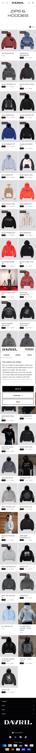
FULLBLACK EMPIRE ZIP (26, 145)
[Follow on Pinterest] (21, 737)
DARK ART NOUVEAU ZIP (8, 596)
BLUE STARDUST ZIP (8, 144)
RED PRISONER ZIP (8, 53)
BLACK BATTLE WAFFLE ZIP (24, 324)
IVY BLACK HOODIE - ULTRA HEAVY (8, 660)
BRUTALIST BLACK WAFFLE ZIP (7, 448)
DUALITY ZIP (6, 690)
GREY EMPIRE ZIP (25, 233)
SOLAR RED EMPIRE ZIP (8, 263)
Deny (18, 402)
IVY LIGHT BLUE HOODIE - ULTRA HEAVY (25, 628)
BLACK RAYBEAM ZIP (8, 233)
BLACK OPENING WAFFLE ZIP (7, 324)
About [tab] (29, 355)
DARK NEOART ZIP (26, 416)
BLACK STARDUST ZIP (27, 115)
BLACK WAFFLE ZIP (26, 447)
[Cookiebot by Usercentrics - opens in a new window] (25, 349)
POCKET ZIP (24, 566)
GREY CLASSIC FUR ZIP (8, 293)
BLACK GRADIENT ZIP (9, 84)
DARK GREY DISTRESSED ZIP (25, 536)
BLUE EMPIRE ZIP (7, 175)
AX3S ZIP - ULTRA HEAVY (25, 660)
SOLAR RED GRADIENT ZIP (24, 293)
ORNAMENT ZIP (25, 478)
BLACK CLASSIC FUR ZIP (26, 263)
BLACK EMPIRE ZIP (8, 115)
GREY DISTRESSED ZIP (9, 566)
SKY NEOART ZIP (7, 626)
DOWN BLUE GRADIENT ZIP (24, 54)
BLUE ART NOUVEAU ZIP (8, 536)
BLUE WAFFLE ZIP (7, 478)
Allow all (18, 389)
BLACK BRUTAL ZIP (26, 507)
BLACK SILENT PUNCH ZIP (27, 85)
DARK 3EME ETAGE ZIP (8, 417)
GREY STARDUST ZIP (8, 507)
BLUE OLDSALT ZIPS (26, 175)
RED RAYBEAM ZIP (26, 204)
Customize (17, 395)
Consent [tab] (7, 355)
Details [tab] (18, 355)
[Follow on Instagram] (10, 737)
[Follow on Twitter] (15, 737)
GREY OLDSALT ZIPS (8, 204)
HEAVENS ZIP (24, 595)
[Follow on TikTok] (26, 737)
